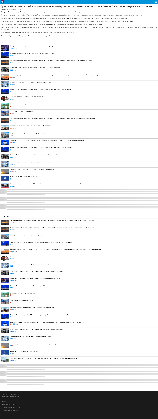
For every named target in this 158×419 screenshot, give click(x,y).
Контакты (4, 402)
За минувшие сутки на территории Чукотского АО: (24, 176)
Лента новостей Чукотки (9, 416)
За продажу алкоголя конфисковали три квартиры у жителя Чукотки (29, 133)
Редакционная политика (9, 404)
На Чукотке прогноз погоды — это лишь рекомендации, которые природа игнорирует (33, 169)
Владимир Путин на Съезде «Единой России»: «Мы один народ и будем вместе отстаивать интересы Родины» (41, 89)
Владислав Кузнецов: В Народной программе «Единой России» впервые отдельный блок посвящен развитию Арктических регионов (47, 140)
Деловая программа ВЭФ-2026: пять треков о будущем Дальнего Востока (30, 82)
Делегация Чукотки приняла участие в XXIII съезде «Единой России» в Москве (32, 53)
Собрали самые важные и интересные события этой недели (27, 96)
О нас (3, 399)
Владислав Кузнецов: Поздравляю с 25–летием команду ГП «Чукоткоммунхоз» (32, 125)
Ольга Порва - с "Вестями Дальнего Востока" (22, 104)
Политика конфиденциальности (11, 407)
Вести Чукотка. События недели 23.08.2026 (22, 111)
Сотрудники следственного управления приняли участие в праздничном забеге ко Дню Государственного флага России (43, 358)
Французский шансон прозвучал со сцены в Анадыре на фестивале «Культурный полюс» (35, 46)
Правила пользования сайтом (10, 410)
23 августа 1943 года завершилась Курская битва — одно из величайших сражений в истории (36, 67)
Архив (3, 413)
